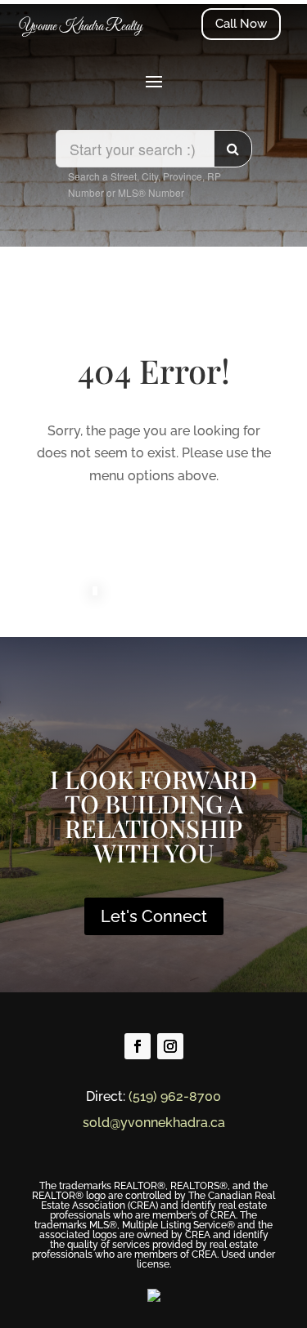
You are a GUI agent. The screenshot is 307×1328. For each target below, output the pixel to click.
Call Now (241, 23)
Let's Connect (154, 916)
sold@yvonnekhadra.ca (154, 1122)
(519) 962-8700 (175, 1096)
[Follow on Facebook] (137, 1046)
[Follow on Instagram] (170, 1046)
